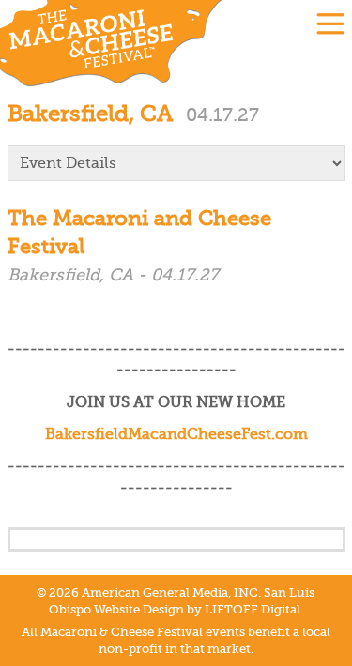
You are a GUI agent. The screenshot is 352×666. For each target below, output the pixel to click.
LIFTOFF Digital (252, 609)
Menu (330, 23)
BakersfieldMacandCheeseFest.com (176, 434)
